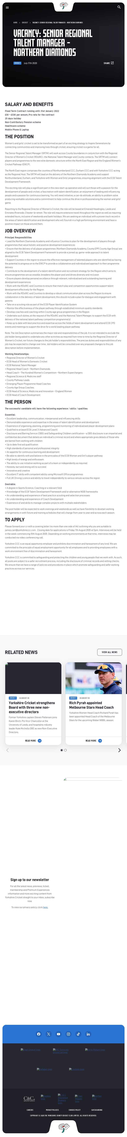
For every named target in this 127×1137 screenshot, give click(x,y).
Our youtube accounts (58, 1034)
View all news (109, 652)
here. (45, 907)
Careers (30, 1110)
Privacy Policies (52, 1110)
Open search (119, 7)
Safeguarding (96, 1110)
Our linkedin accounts (88, 1034)
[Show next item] (119, 750)
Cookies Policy (74, 1110)
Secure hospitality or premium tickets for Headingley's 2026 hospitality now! (63, 603)
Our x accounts (49, 1034)
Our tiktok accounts (78, 1034)
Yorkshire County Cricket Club (63, 6)
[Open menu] (7, 7)
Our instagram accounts (68, 1034)
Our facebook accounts (39, 1034)
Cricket (25, 23)
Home (15, 23)
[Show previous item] (7, 750)
